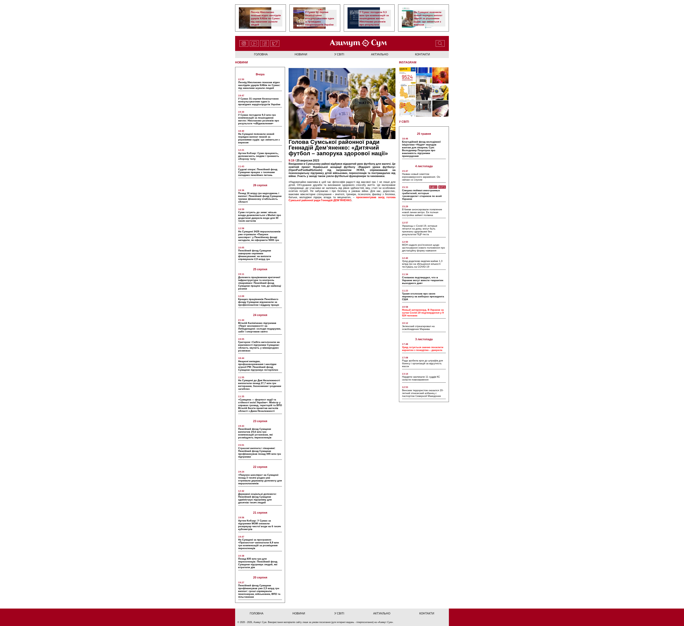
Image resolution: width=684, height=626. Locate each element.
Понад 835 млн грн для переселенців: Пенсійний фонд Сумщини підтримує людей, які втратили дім (257, 563)
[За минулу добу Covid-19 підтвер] (407, 92)
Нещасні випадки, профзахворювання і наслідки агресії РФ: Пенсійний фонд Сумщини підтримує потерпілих (258, 365)
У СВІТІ (404, 121)
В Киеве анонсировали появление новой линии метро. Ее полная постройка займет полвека (422, 212)
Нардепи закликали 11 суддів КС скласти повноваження (421, 378)
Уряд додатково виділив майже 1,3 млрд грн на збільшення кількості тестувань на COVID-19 (422, 264)
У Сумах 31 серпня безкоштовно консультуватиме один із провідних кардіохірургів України (319, 18)
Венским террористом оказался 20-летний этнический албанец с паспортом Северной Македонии (423, 393)
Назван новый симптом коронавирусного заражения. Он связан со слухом (421, 177)
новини (301, 54)
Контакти (422, 54)
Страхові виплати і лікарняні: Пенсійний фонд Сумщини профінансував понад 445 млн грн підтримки (259, 452)
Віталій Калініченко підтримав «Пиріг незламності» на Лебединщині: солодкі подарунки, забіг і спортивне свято (259, 327)
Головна (261, 54)
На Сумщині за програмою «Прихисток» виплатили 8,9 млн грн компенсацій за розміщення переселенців (258, 544)
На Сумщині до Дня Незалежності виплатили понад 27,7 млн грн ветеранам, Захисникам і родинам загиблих (259, 384)
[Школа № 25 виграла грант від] (424, 108)
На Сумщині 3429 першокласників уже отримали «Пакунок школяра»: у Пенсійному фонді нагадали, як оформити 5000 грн (259, 235)
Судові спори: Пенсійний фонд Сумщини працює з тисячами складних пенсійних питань (257, 172)
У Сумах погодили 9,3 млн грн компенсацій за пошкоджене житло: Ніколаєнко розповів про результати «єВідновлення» (374, 20)
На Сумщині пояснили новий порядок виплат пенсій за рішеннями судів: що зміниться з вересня (428, 18)
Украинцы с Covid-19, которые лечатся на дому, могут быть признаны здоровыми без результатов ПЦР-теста (419, 230)
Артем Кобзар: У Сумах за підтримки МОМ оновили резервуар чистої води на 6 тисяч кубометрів (259, 525)
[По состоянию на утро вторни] (424, 75)
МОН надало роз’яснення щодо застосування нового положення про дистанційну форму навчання (423, 247)
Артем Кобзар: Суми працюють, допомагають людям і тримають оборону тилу (258, 156)
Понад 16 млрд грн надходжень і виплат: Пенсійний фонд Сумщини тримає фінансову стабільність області (260, 197)
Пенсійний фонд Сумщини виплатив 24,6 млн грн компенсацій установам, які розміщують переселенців (255, 433)
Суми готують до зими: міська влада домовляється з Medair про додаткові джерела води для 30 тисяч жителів (259, 216)
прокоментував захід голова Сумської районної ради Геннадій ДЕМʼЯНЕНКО (342, 199)
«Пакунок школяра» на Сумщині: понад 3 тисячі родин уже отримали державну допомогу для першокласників (260, 479)
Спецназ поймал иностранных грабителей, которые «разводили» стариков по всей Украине (422, 194)
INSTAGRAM (407, 62)
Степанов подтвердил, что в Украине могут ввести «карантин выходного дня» (422, 280)
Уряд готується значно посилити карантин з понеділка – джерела (422, 348)
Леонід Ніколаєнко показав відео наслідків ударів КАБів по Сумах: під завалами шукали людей (266, 18)
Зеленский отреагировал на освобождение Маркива (418, 327)
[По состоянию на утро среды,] (407, 75)
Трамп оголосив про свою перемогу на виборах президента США (423, 296)
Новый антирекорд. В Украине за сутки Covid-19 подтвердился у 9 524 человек (423, 312)
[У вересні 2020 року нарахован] (440, 108)
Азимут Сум (385, 622)
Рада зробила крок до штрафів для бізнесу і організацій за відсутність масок (422, 363)
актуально (379, 54)
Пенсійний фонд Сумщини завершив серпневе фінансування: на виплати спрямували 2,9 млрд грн (254, 254)
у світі (339, 54)
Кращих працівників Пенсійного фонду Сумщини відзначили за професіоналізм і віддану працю (258, 302)
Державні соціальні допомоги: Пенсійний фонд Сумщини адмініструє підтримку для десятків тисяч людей (257, 498)
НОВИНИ (241, 62)
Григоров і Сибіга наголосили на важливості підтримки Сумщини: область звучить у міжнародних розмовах (259, 346)
